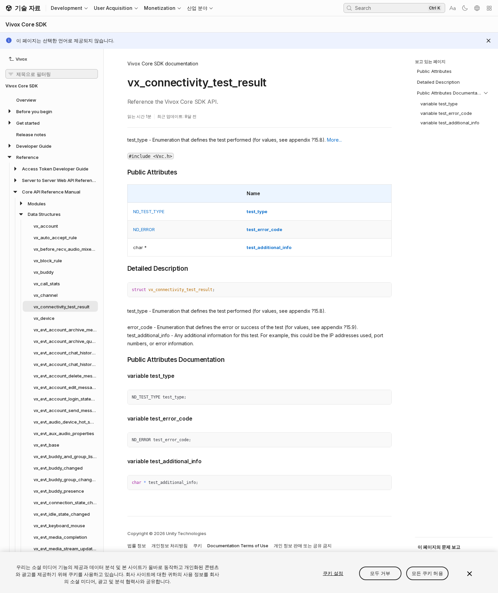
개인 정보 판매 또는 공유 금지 (303, 545)
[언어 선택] (477, 8)
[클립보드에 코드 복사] (371, 290)
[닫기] (469, 573)
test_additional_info (269, 247)
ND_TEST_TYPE (148, 211)
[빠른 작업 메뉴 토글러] (489, 8)
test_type (257, 211)
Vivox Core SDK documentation (162, 63)
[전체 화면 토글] (384, 290)
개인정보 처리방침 (169, 545)
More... (334, 140)
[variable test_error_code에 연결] (122, 417)
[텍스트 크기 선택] (452, 8)
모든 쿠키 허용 (427, 573)
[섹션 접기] (486, 93)
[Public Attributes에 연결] (122, 171)
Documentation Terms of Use (237, 545)
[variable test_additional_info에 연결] (122, 460)
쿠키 (197, 545)
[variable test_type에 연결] (122, 375)
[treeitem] (51, 99)
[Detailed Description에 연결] (122, 268)
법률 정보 (136, 545)
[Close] (488, 41)
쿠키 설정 (333, 573)
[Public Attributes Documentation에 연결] (122, 359)
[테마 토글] (465, 8)
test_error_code (264, 229)
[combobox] (390, 8)
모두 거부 (380, 573)
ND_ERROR (144, 229)
